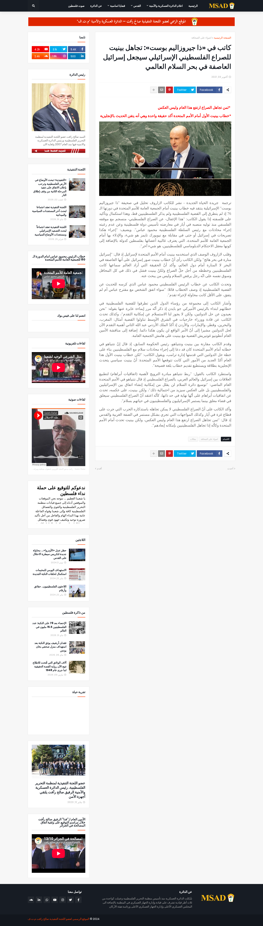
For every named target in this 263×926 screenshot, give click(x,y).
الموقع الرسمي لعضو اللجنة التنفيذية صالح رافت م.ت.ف (58, 919)
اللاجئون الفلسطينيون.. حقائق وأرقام (50, 588)
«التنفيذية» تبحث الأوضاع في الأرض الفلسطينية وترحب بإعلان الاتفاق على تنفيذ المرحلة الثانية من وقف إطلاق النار (49, 187)
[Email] (161, 90)
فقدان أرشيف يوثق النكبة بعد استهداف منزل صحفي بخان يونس (50, 646)
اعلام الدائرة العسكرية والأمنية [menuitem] (166, 6)
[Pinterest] (169, 90)
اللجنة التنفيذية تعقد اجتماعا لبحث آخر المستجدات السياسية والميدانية (49, 211)
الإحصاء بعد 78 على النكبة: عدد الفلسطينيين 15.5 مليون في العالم (49, 627)
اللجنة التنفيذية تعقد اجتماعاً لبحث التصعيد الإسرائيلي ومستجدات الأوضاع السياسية (50, 230)
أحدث (230, 468)
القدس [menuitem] (137, 6)
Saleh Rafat (80, 469)
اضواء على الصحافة (201, 38)
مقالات (193, 439)
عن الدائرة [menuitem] (96, 6)
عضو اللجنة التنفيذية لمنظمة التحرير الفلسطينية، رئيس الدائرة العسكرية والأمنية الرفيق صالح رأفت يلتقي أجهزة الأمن (60, 790)
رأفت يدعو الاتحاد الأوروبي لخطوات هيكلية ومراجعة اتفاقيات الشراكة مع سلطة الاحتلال (38, 469)
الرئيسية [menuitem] (193, 6)
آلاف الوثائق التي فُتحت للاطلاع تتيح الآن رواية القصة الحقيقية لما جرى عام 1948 (49, 666)
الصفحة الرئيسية (222, 38)
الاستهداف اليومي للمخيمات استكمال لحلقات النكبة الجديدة (49, 572)
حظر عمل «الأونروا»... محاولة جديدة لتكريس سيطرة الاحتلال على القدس (49, 554)
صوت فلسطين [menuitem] (76, 6)
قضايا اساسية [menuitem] (117, 6)
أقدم (99, 468)
